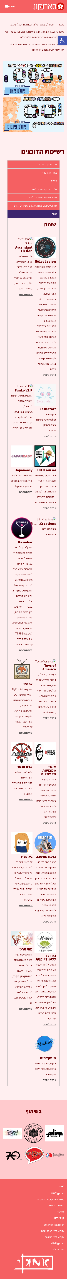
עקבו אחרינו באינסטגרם (52, 1231)
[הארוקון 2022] (48, 6)
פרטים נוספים (49, 374)
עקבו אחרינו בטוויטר (54, 1237)
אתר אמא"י (58, 1249)
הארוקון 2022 (57, 1193)
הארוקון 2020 (57, 1243)
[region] (33, 652)
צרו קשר (60, 1211)
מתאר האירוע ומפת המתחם (51, 1199)
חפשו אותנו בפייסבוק (54, 1224)
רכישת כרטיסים (56, 1205)
